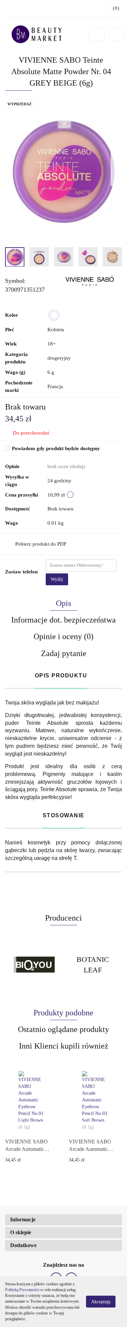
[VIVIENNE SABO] (89, 280)
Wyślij (57, 579)
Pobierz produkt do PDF (40, 544)
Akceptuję (100, 1301)
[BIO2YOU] (34, 964)
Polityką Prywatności (22, 1289)
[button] (63, 1219)
